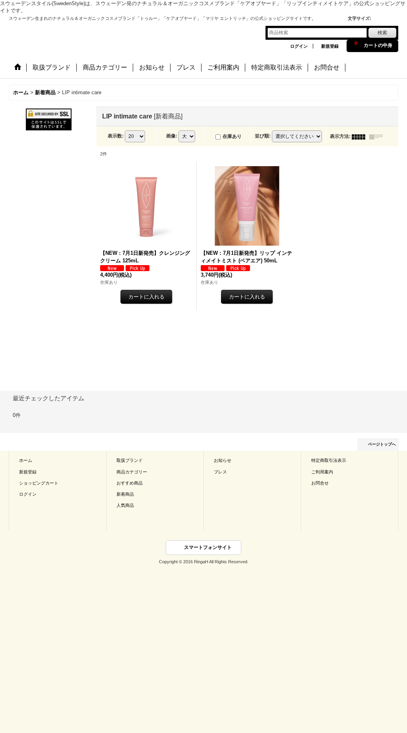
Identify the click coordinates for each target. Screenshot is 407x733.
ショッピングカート (38, 483)
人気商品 (125, 505)
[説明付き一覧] (378, 136)
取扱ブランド (129, 460)
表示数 (116, 136)
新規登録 (330, 46)
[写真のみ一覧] (360, 136)
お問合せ (320, 483)
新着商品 (125, 494)
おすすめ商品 (129, 483)
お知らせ (222, 460)
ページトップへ (382, 444)
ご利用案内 (322, 471)
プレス (220, 471)
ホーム (25, 460)
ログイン (299, 46)
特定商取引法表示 (328, 460)
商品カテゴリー (131, 471)
